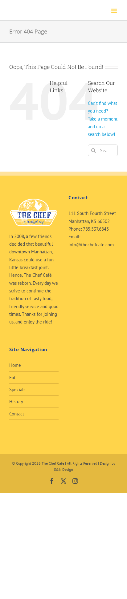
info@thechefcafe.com (91, 245)
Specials (17, 389)
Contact (16, 414)
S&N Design (63, 469)
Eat (12, 377)
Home (15, 365)
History (16, 401)
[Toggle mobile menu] (114, 11)
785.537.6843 (96, 229)
